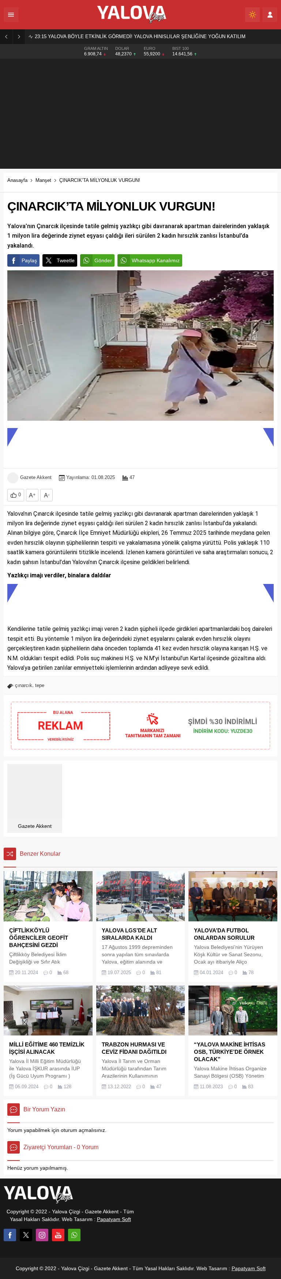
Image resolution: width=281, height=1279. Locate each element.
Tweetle (66, 260)
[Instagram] (42, 1235)
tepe (39, 685)
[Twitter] (26, 1235)
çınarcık (23, 685)
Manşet (43, 180)
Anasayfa (17, 180)
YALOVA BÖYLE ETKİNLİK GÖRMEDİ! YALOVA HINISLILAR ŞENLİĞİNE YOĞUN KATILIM (140, 36)
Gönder (103, 260)
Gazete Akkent (36, 477)
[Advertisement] (140, 113)
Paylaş (29, 260)
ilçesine (130, 562)
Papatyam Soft (114, 1219)
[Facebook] (10, 1235)
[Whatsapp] (74, 1235)
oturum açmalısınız (83, 1130)
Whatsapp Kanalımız (156, 260)
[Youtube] (58, 1235)
